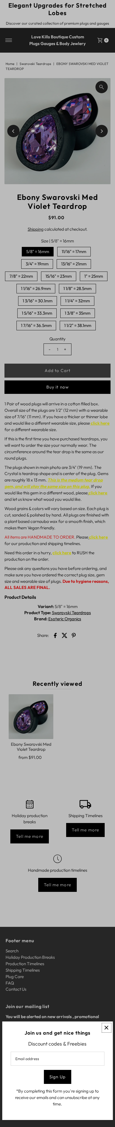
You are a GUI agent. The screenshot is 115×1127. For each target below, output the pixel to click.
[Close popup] (106, 1028)
